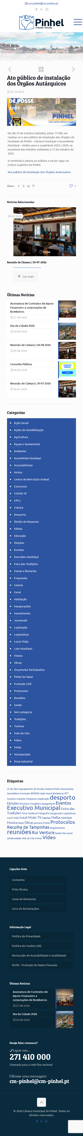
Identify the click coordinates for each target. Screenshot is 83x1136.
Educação (20, 535)
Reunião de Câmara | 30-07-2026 (27, 262)
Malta (55, 817)
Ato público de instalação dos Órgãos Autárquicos (39, 172)
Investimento (22, 613)
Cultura (18, 507)
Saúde (18, 705)
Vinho (17, 747)
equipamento (48, 803)
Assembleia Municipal (27, 458)
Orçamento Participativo (29, 669)
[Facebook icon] (36, 9)
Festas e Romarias (25, 571)
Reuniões (19, 698)
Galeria (18, 585)
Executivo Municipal (26, 557)
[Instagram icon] (47, 9)
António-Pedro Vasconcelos (59, 788)
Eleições (19, 542)
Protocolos (21, 691)
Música (18, 655)
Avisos (18, 472)
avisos (35, 793)
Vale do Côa (21, 733)
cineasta (20, 798)
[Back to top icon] (41, 1102)
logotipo (46, 817)
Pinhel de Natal (23, 676)
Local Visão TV (31, 817)
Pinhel (46, 822)
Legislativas (21, 634)
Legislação (20, 627)
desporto (62, 797)
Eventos (19, 550)
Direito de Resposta (26, 521)
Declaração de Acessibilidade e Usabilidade (39, 955)
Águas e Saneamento (27, 444)
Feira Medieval (30, 813)
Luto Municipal (23, 648)
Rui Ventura (43, 832)
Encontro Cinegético (30, 803)
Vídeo (17, 740)
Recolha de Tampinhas (28, 827)
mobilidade (66, 817)
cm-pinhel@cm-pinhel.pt (43, 3)
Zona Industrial (23, 761)
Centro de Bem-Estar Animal (31, 479)
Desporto (20, 514)
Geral (17, 592)
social (70, 833)
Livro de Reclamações (25, 908)
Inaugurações (22, 606)
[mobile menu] (77, 21)
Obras (18, 662)
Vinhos (38, 838)
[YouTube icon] (41, 9)
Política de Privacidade (26, 936)
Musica (12, 822)
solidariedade (14, 838)
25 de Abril (12, 788)
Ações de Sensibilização (29, 430)
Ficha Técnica (20, 889)
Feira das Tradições (26, 564)
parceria (38, 822)
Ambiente (20, 451)
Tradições (20, 719)
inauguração (56, 813)
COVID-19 (20, 493)
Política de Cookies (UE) (27, 946)
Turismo (19, 726)
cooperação (43, 798)
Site (64, 833)
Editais (18, 528)
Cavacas (11, 798)
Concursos (20, 486)
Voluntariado (22, 754)
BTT (66, 793)
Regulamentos (57, 827)
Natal (21, 822)
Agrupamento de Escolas (31, 788)
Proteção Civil (22, 684)
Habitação (20, 599)
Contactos (18, 879)
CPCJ (17, 500)
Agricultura (21, 437)
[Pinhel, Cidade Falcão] (41, 22)
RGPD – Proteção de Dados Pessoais (34, 965)
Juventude (20, 620)
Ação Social (21, 423)
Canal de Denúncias (24, 899)
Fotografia (43, 813)
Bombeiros (58, 793)
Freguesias (20, 578)
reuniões (19, 831)
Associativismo (23, 465)
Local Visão (21, 641)
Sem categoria (23, 712)
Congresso (31, 798)
